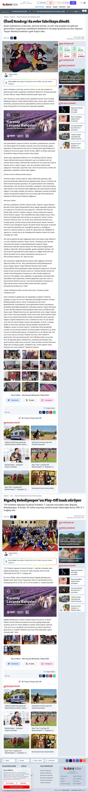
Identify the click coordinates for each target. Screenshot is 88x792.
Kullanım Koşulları (65, 783)
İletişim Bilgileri (77, 783)
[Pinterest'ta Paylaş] (50, 412)
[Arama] (81, 3)
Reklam (63, 781)
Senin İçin (73, 2)
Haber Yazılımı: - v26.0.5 (70, 790)
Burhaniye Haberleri (46, 778)
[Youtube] (80, 760)
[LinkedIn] (77, 760)
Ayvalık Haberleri (45, 770)
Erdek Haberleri (45, 782)
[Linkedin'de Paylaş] (47, 412)
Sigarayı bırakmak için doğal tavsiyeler (66, 11)
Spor (68, 7)
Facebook (14, 400)
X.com (31, 400)
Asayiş (55, 7)
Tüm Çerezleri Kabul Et (16, 787)
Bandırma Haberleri (46, 775)
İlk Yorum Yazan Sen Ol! (32, 418)
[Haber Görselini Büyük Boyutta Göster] (30, 56)
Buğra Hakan (13, 75)
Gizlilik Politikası (77, 776)
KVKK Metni (76, 781)
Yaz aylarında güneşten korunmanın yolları (29, 11)
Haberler (6, 17)
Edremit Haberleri (46, 773)
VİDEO (58, 2)
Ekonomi (62, 7)
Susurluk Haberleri (46, 780)
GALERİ (66, 2)
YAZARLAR (42, 2)
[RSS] (84, 760)
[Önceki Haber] (83, 11)
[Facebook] (67, 760)
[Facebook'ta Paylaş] (11, 38)
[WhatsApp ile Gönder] (54, 412)
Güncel (48, 7)
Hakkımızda (64, 776)
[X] (70, 760)
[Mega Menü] (84, 3)
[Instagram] (74, 760)
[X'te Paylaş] (15, 38)
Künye (62, 778)
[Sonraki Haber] (86, 11)
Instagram (48, 400)
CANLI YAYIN (50, 2)
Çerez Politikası (77, 778)
